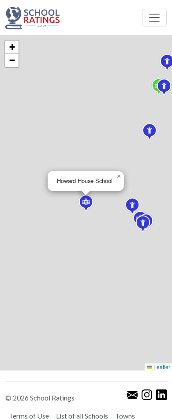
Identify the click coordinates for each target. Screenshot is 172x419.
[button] (149, 131)
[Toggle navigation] (154, 17)
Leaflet (161, 366)
